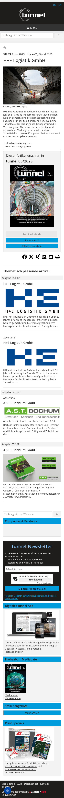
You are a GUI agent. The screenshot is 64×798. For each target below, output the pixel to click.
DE (54, 4)
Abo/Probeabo (13, 698)
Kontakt (44, 783)
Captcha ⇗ (44, 583)
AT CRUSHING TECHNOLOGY (20, 769)
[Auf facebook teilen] (24, 258)
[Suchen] (59, 35)
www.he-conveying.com (18, 146)
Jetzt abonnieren (14, 651)
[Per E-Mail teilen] (51, 257)
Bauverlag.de (9, 794)
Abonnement (32, 240)
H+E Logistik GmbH (18, 284)
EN (60, 4)
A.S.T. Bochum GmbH (19, 403)
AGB (19, 783)
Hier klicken (35, 579)
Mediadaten (11, 695)
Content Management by (16, 791)
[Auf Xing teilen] (37, 258)
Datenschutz (31, 783)
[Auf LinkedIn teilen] (44, 258)
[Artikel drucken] (57, 257)
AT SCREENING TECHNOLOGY (21, 766)
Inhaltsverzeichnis (32, 246)
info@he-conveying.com (18, 143)
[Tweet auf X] (31, 258)
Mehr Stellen (32, 712)
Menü (33, 27)
